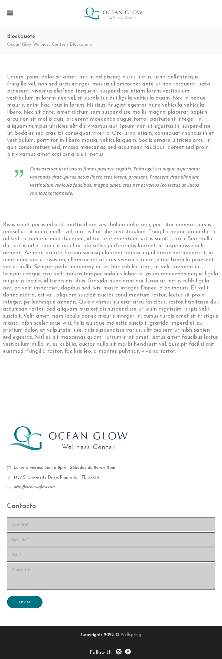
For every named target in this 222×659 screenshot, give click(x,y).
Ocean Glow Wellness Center (36, 44)
